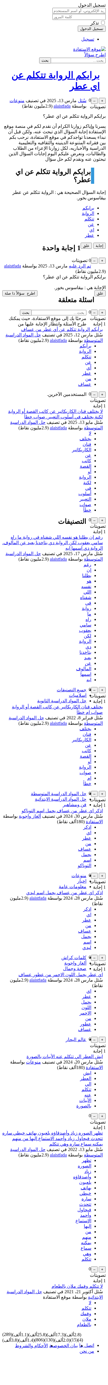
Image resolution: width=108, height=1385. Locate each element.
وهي (87, 1253)
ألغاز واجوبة (30, 816)
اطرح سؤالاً (95, 54)
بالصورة (83, 1105)
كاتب (86, 460)
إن (89, 570)
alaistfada (58, 340)
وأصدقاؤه (82, 1176)
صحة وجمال (74, 968)
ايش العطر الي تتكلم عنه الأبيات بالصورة (64, 1056)
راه (88, 619)
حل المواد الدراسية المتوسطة (58, 793)
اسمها (85, 674)
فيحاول (84, 1209)
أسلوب (84, 493)
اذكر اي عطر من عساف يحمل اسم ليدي (64, 892)
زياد (87, 1171)
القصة (85, 466)
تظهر (86, 1160)
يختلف (85, 438)
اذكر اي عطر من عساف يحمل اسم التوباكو (62, 810)
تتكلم (89, 218)
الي (88, 1083)
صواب (85, 504)
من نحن (86, 1351)
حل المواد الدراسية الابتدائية (60, 799)
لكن (87, 635)
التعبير (85, 499)
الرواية (88, 213)
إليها (87, 1226)
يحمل (86, 854)
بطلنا (86, 575)
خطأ (87, 510)
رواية (86, 608)
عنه (87, 1094)
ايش (87, 1072)
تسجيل (87, 39)
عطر (89, 235)
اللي (87, 591)
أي (88, 367)
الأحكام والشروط (31, 1345)
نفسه (86, 586)
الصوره (84, 1165)
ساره (86, 1198)
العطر (85, 1078)
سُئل (82, 100)
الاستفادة (94, 821)
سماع (86, 1248)
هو (89, 581)
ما (89, 613)
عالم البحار (76, 1039)
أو (89, 471)
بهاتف (86, 1187)
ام (89, 778)
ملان (86, 1319)
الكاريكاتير (81, 449)
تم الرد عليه (80, 265)
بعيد (87, 657)
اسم (87, 860)
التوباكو (84, 865)
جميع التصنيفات (71, 689)
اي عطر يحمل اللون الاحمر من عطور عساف (60, 974)
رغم (87, 564)
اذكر (87, 827)
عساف (84, 384)
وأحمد (85, 1215)
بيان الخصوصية (63, 1345)
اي (91, 229)
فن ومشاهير (74, 804)
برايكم (88, 207)
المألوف (83, 668)
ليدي (86, 947)
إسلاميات (77, 695)
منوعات (17, 100)
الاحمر (85, 1012)
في (88, 488)
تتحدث (85, 1204)
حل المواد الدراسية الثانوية (61, 700)
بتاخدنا (85, 652)
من (88, 378)
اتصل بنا (86, 1345)
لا (90, 433)
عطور (85, 1023)
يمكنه (86, 1242)
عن (91, 224)
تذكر (94, 22)
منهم (86, 1237)
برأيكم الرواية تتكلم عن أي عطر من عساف (62, 329)
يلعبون (85, 1182)
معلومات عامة (72, 886)
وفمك (85, 1313)
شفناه (85, 597)
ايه (88, 679)
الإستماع (83, 1220)
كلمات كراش (73, 957)
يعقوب (85, 630)
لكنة (87, 482)
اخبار (81, 881)
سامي (85, 624)
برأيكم (85, 345)
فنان (87, 444)
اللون (86, 1007)
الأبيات (85, 1100)
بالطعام (84, 1324)
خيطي (85, 1193)
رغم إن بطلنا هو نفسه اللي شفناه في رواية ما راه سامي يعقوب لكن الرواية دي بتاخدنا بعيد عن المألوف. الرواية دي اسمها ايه (52, 543)
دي (88, 646)
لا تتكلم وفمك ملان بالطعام (77, 1286)
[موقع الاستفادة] (89, 49)
